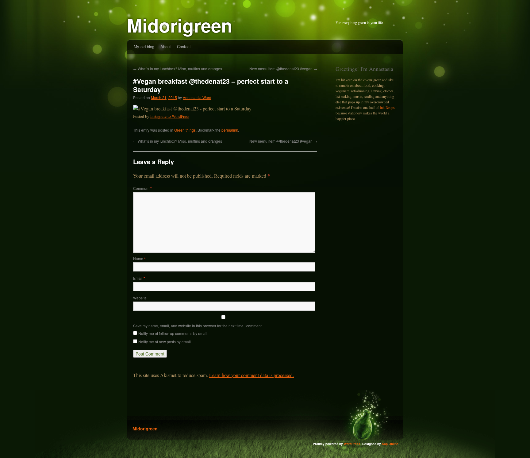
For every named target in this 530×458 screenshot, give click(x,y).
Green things (185, 130)
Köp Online (390, 444)
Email (139, 278)
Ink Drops (387, 107)
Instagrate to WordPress (169, 116)
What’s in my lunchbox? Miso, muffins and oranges (177, 68)
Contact (184, 46)
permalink (229, 130)
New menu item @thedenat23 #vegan (283, 68)
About (165, 46)
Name (139, 258)
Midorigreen (179, 25)
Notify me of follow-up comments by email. (173, 333)
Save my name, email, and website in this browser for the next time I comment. (198, 325)
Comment (142, 188)
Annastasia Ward (197, 97)
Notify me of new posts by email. (165, 341)
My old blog (144, 46)
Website (140, 297)
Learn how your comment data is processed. (251, 375)
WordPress (352, 444)
